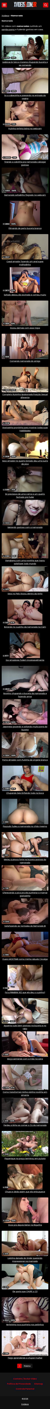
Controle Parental (25, 1388)
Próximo (27, 1366)
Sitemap (38, 1383)
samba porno (8, 29)
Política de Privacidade (19, 1383)
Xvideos (5, 15)
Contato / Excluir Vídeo (25, 1378)
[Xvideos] (25, 6)
